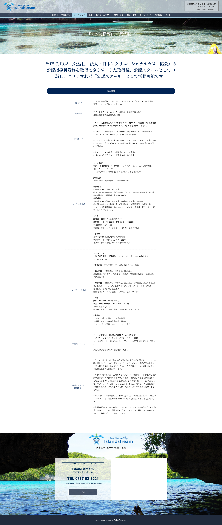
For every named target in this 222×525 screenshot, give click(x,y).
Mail (83, 492)
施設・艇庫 (118, 15)
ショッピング (145, 15)
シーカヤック (79, 15)
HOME (55, 15)
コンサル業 (131, 15)
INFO (167, 15)
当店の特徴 (65, 15)
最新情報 (158, 15)
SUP (90, 15)
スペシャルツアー (103, 15)
